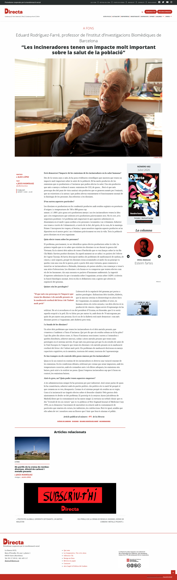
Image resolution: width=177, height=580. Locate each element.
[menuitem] (8, 16)
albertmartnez (23, 186)
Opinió (152, 16)
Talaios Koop (159, 577)
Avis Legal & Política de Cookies (75, 566)
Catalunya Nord (30, 16)
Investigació (135, 16)
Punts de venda (119, 2)
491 (90, 416)
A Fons (88, 28)
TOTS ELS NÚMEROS (144, 221)
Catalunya (8, 16)
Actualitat (116, 16)
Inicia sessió (152, 2)
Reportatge (125, 16)
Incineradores (104, 421)
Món (38, 16)
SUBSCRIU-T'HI (150, 12)
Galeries (159, 16)
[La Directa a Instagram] (171, 2)
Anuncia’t (131, 2)
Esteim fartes (144, 263)
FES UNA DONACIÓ (165, 12)
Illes (23, 16)
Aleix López (158, 157)
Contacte (141, 2)
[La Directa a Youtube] (167, 2)
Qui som (67, 550)
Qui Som (93, 2)
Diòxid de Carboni (64, 421)
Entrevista (144, 16)
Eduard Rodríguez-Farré (89, 421)
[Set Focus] (142, 12)
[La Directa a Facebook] (159, 2)
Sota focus (107, 16)
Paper (168, 16)
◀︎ (129, 256)
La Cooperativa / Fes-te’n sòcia (75, 553)
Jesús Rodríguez (26, 183)
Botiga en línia (105, 2)
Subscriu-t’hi (68, 556)
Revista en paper (70, 561)
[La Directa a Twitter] (163, 2)
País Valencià (16, 16)
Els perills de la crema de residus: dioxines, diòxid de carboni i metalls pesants (32, 469)
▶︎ (160, 256)
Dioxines (75, 421)
